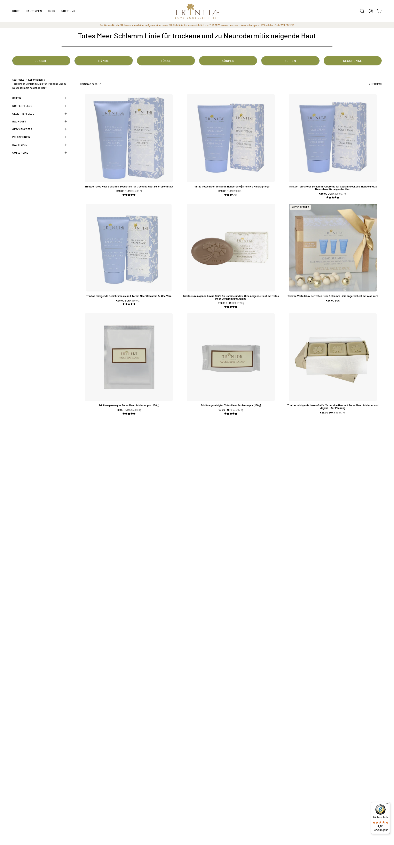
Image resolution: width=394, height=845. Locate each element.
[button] (34, 11)
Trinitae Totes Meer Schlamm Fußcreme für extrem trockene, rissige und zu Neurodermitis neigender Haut (333, 188)
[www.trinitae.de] (197, 11)
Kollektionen (35, 79)
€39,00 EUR (232, 191)
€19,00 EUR (231, 303)
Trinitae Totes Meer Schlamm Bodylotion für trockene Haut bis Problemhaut (129, 186)
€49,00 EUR (130, 191)
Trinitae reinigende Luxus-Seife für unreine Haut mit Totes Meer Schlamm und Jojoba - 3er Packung (332, 406)
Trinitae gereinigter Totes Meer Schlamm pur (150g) (231, 405)
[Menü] (387, 804)
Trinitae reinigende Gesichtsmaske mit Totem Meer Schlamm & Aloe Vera (129, 296)
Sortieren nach (88, 84)
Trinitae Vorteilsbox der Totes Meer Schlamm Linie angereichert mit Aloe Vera (332, 296)
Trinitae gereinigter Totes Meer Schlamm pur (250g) (129, 405)
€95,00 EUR (333, 300)
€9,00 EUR (129, 410)
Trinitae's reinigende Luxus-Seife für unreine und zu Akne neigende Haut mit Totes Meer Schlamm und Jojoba (231, 297)
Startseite (18, 79)
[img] (129, 195)
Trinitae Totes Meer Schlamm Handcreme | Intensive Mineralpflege (230, 186)
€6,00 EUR (231, 410)
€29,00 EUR (333, 412)
